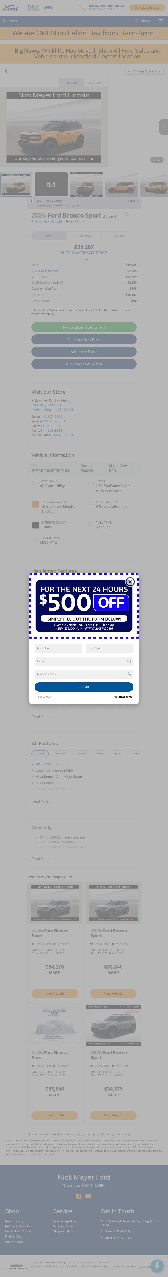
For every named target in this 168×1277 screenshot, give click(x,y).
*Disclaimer (43, 697)
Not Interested (123, 696)
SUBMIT (84, 687)
